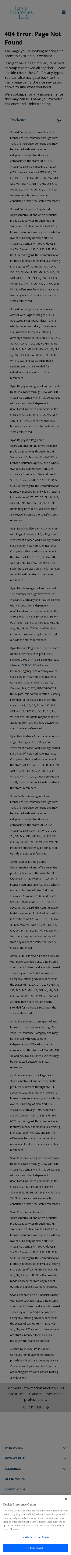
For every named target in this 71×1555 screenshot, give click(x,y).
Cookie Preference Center (35, 1537)
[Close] (66, 1499)
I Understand (35, 1547)
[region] (35, 1525)
